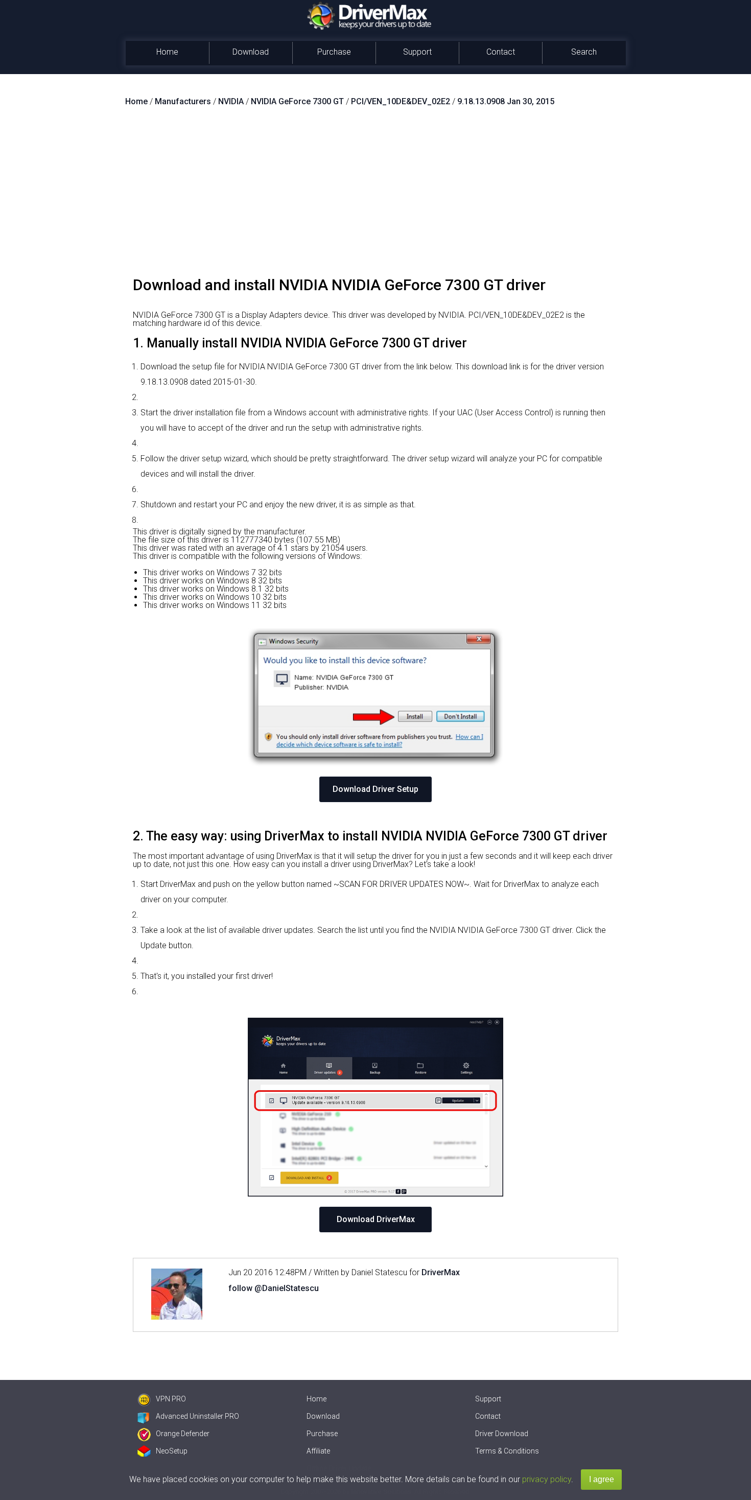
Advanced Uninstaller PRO (197, 1416)
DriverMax (440, 1272)
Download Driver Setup (375, 789)
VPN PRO (171, 1398)
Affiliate (318, 1451)
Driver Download (501, 1433)
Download (250, 52)
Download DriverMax (376, 1219)
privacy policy (546, 1479)
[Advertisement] (375, 195)
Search (584, 52)
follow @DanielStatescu (273, 1288)
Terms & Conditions (507, 1451)
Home (167, 52)
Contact (500, 52)
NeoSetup (171, 1451)
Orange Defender (182, 1433)
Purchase (334, 52)
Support (417, 52)
